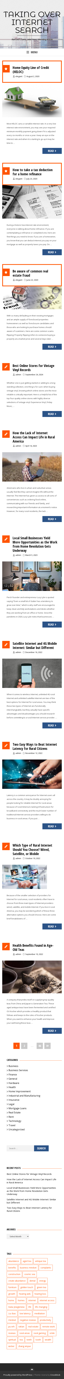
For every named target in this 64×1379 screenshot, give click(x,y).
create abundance (17, 1280)
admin (18, 374)
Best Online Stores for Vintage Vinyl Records (33, 367)
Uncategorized (16, 1129)
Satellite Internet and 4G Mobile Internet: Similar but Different (35, 645)
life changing (41, 1306)
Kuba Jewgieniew (16, 1306)
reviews (12, 1333)
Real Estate (14, 1112)
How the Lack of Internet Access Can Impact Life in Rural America (34, 437)
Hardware (13, 1083)
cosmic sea (29, 1274)
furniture (12, 1287)
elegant (18, 76)
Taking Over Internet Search (32, 22)
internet (32, 1300)
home (11, 1300)
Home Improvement (19, 1091)
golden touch (26, 1287)
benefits (12, 1267)
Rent (11, 1116)
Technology (14, 1121)
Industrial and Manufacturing (24, 1095)
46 (39, 1046)
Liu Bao (12, 1313)
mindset (12, 1320)
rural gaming (40, 1333)
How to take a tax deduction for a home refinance (33, 171)
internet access (47, 1300)
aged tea (27, 1261)
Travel (11, 1125)
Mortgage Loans (17, 1108)
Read (51, 151)
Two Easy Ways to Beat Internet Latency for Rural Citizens (35, 746)
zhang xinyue (24, 1346)
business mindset (28, 1267)
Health (12, 1087)
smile (52, 1333)
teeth (29, 1339)
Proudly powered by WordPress (17, 1374)
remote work (48, 1326)
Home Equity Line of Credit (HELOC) (31, 69)
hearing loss (40, 1293)
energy (42, 1280)
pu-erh (11, 1326)
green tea (41, 1287)
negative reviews (28, 1320)
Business (13, 1066)
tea (21, 1339)
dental (32, 1280)
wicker (11, 1346)
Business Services (18, 1070)
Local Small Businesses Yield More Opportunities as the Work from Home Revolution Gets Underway (35, 544)
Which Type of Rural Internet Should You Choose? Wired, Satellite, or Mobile (32, 849)
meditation (39, 1313)
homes (21, 1300)
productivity (45, 1320)
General (12, 1078)
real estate (33, 1326)
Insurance (13, 1099)
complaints (45, 1267)
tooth (38, 1339)
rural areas (24, 1333)
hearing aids (25, 1293)
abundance (13, 1261)
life (29, 1306)
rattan (21, 1326)
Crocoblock (55, 1374)
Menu (34, 52)
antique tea (40, 1261)
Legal (11, 1104)
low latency (25, 1313)
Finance (12, 1074)
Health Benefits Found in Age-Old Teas (33, 947)
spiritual (12, 1339)
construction (14, 1274)
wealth (48, 1339)
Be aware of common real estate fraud (30, 273)
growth (11, 1293)
